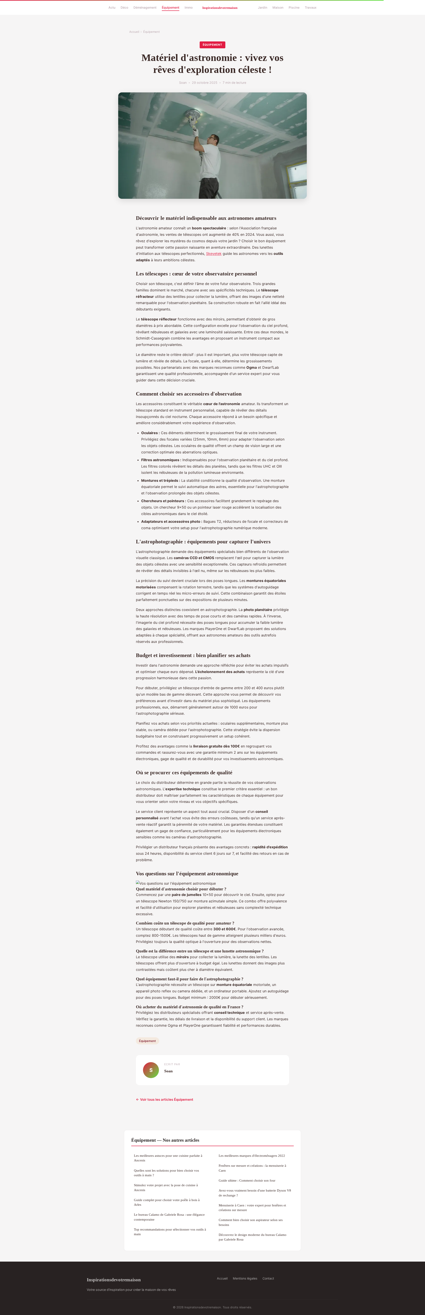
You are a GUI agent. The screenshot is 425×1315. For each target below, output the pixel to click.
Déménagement (144, 7)
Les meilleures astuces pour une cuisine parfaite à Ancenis (168, 1158)
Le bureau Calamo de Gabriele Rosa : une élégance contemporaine (169, 1217)
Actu (111, 7)
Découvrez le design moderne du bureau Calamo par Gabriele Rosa (252, 1237)
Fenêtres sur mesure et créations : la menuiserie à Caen (252, 1168)
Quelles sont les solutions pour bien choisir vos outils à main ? (166, 1173)
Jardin (262, 7)
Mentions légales (245, 1278)
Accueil (134, 31)
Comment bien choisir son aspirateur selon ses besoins (251, 1222)
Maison (277, 7)
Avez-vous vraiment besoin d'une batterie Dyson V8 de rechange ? (255, 1192)
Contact (268, 1278)
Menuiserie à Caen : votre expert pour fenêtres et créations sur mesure (252, 1207)
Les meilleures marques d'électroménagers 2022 (252, 1155)
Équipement (170, 7)
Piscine (294, 7)
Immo (189, 7)
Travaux (311, 7)
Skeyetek (214, 253)
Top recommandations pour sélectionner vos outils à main (170, 1231)
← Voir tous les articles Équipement (164, 1099)
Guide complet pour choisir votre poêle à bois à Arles (167, 1202)
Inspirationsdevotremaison (114, 1279)
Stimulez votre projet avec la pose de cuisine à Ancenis (166, 1187)
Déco (124, 7)
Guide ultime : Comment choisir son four (247, 1180)
